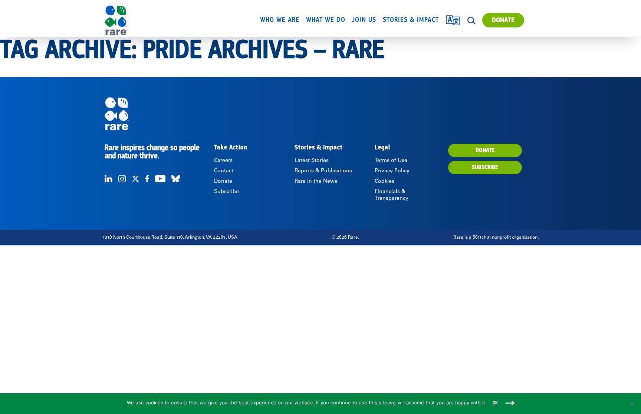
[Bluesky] (175, 178)
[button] (471, 20)
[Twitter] (135, 178)
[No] (631, 403)
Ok (495, 403)
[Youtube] (160, 178)
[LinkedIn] (108, 178)
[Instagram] (122, 178)
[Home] (137, 20)
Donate (503, 20)
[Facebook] (147, 178)
